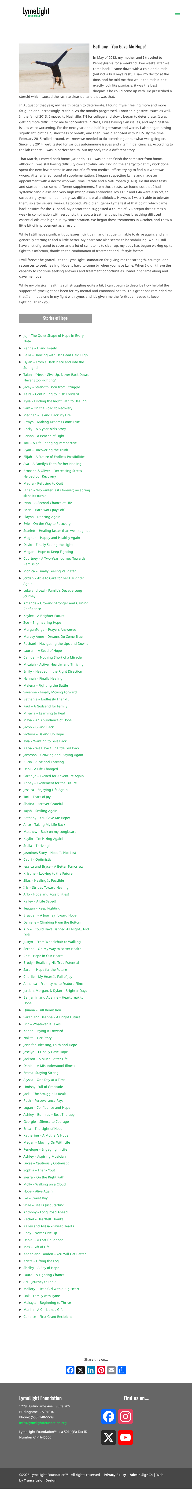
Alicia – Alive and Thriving (43, 762)
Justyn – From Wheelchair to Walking (52, 941)
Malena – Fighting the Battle (45, 685)
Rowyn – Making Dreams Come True (51, 422)
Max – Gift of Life (36, 1247)
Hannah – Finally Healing (43, 678)
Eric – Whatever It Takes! (42, 1024)
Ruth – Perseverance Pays (43, 1100)
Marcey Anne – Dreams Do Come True (53, 636)
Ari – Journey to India (39, 1281)
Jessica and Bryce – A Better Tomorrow (53, 866)
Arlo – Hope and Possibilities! (46, 894)
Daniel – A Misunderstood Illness (49, 1065)
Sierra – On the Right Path (43, 1177)
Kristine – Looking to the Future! (48, 873)
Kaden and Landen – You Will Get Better (54, 1254)
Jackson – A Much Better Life (45, 1059)
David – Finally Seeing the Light (48, 544)
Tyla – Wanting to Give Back (44, 741)
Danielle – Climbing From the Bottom (52, 922)
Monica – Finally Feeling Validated (50, 571)
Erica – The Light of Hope (43, 1128)
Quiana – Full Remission (42, 1010)
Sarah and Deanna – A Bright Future (51, 1017)
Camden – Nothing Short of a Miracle (52, 657)
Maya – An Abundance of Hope (47, 720)
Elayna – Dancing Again (41, 516)
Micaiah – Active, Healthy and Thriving (53, 664)
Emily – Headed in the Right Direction (52, 671)
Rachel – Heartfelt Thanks (43, 1219)
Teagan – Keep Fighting (41, 908)
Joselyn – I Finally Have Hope (45, 1052)
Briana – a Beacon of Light (43, 436)
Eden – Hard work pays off (43, 509)
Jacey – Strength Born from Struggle (51, 387)
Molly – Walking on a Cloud (44, 1184)
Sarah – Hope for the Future (45, 969)
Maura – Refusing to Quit (43, 483)
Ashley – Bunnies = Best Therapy (48, 1114)
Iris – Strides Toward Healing (46, 887)
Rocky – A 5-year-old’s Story (44, 429)
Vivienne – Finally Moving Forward (50, 692)
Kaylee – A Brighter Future (44, 615)
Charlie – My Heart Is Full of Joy (47, 976)
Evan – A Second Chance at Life (47, 502)
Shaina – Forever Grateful (43, 803)
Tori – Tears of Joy (37, 796)
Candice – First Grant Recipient (47, 1316)
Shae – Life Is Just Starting (43, 1205)
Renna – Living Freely (40, 348)
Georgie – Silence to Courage (46, 1121)
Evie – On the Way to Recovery (46, 523)
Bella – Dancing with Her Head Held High (55, 355)
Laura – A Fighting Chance (44, 1274)
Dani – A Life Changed (40, 769)
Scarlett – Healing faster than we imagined (57, 530)
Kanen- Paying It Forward (43, 1031)
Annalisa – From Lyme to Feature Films (53, 983)
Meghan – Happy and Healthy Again (51, 537)
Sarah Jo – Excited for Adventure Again (53, 776)
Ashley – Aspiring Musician (44, 1156)
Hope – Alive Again (38, 1191)
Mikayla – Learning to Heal (44, 713)
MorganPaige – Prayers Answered (49, 629)
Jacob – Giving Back (38, 727)
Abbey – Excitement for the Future (50, 783)
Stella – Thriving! (36, 845)
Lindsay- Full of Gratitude (43, 1086)
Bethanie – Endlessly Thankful (46, 699)
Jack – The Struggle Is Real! (44, 1093)
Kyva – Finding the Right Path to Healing (55, 401)
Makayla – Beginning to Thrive (47, 1302)
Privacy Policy (115, 1474)
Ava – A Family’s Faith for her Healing (52, 463)
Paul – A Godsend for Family (45, 706)
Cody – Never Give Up (40, 1233)
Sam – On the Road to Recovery (47, 408)
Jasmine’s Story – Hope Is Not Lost (49, 852)
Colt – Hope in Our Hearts (43, 955)
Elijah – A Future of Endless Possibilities (54, 456)
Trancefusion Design (40, 1480)
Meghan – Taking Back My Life (47, 415)
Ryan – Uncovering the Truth (45, 450)
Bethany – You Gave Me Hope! (46, 817)
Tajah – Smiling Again (40, 810)
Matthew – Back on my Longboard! (50, 831)
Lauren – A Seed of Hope (42, 650)
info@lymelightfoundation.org (43, 1422)
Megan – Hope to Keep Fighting (48, 551)
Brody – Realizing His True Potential (51, 962)
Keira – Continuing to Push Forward (51, 394)
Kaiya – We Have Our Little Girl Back (51, 748)
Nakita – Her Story (37, 1038)
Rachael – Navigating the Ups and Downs (55, 643)
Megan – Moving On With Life (46, 1142)
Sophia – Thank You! (39, 1170)
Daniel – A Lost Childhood (43, 1240)
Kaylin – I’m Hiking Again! (43, 838)
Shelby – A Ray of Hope (41, 1267)
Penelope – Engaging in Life (45, 1149)
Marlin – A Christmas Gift (43, 1309)
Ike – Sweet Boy (35, 1198)
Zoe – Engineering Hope (42, 622)
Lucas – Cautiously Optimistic (46, 1163)
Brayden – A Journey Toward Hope (50, 915)
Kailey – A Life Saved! (39, 901)
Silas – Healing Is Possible (43, 880)
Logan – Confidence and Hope (46, 1107)
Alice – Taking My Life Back (44, 824)
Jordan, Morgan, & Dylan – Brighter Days (55, 990)
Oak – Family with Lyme (41, 1295)
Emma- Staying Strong (41, 1072)
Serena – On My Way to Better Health (52, 948)
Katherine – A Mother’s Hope (45, 1135)
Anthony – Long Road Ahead (45, 1212)
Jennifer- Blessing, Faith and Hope (50, 1045)
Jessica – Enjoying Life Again (45, 789)
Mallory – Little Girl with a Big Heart (51, 1288)
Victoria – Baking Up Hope (43, 734)
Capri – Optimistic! (37, 859)
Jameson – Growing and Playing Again (53, 755)
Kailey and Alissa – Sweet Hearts (48, 1226)
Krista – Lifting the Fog (41, 1261)
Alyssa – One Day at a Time (44, 1079)
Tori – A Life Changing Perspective (50, 443)
